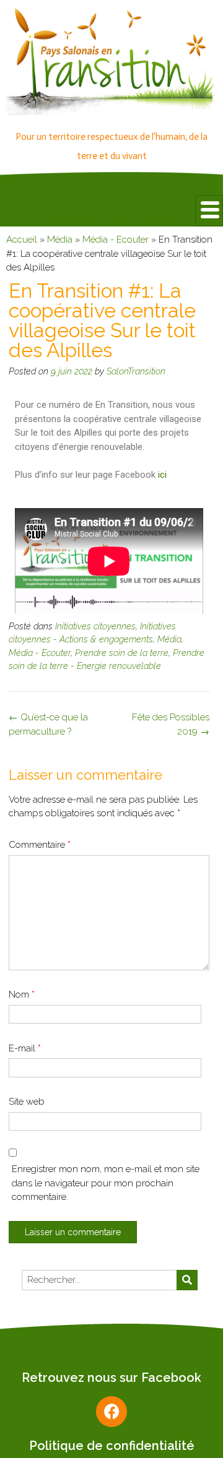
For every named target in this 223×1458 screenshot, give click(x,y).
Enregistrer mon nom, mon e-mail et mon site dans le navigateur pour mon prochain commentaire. (105, 1182)
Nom (22, 994)
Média (59, 239)
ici (162, 474)
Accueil (21, 239)
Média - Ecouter (115, 239)
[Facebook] (111, 1411)
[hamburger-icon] (209, 210)
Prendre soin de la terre (121, 653)
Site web (27, 1101)
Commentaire (40, 844)
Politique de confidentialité (112, 1445)
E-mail (25, 1048)
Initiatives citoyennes (95, 626)
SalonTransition (136, 371)
